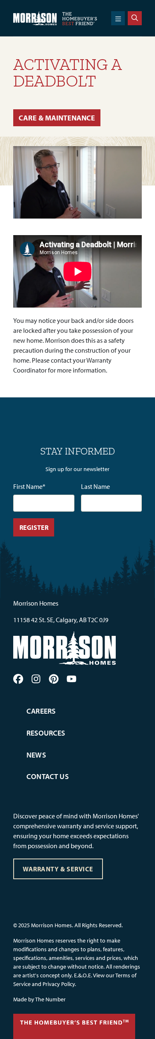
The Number (50, 999)
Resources (45, 733)
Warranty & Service (58, 869)
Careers (40, 711)
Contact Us (47, 776)
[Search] (135, 18)
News (36, 755)
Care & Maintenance (57, 118)
